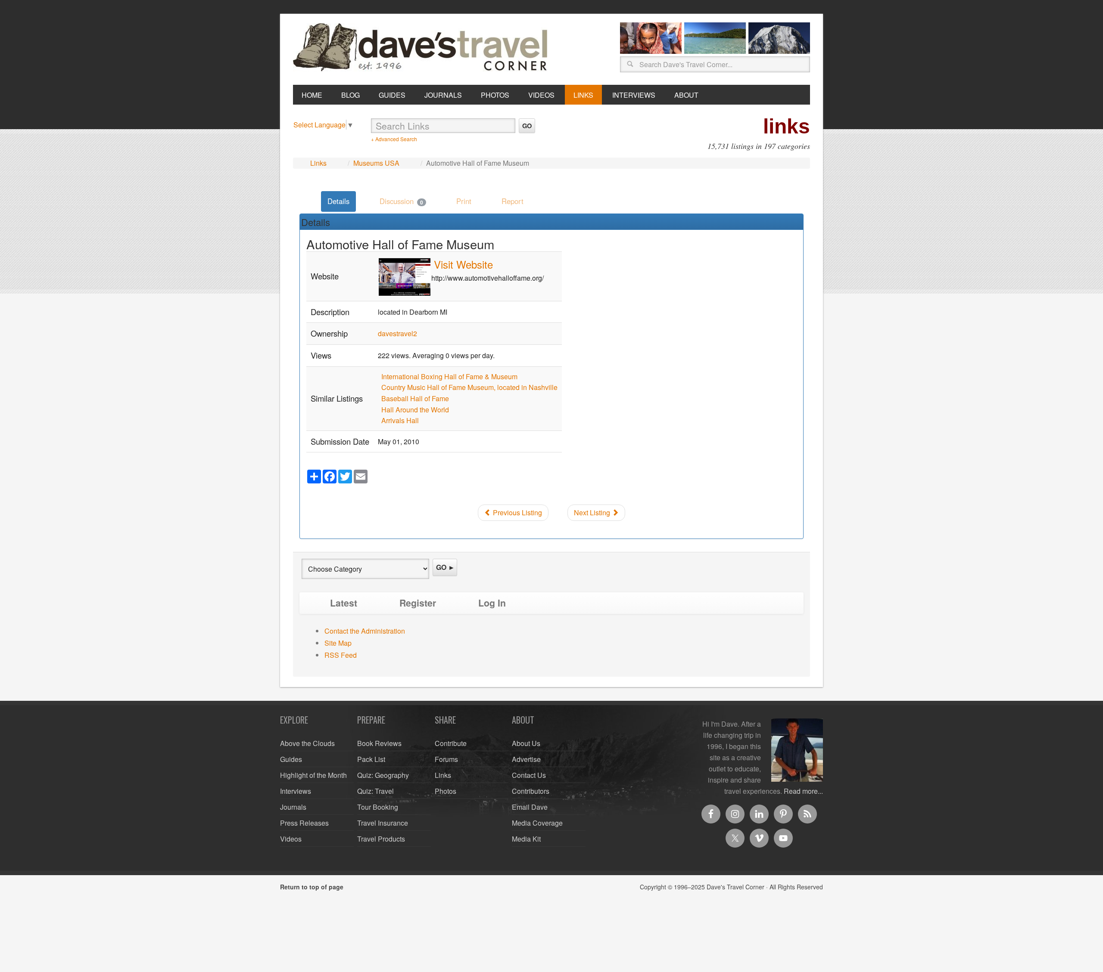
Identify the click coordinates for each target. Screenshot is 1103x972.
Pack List (371, 759)
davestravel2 (397, 333)
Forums (446, 759)
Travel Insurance (382, 823)
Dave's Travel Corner (422, 47)
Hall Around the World (415, 410)
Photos (445, 791)
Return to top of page (311, 886)
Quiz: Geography (383, 775)
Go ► (445, 567)
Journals (293, 807)
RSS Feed (340, 655)
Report (512, 201)
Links (318, 163)
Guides (291, 759)
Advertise (526, 759)
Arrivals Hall (400, 420)
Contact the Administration (364, 631)
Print (463, 201)
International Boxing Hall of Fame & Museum (449, 376)
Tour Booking (377, 807)
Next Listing (593, 512)
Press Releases (304, 823)
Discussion (401, 201)
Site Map (338, 643)
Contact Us (529, 775)
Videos (291, 839)
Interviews (295, 791)
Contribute (451, 743)
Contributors (530, 791)
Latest (343, 603)
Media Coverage (537, 823)
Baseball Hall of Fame (415, 398)
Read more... (803, 791)
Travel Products (381, 839)
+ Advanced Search (394, 138)
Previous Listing (516, 512)
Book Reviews (379, 743)
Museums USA (376, 163)
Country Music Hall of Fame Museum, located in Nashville (469, 387)
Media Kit (526, 839)
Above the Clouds (307, 743)
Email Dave (530, 807)
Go (527, 125)
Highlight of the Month (313, 775)
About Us (526, 743)
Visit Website (463, 264)
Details (338, 201)
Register (417, 603)
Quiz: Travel (375, 791)
